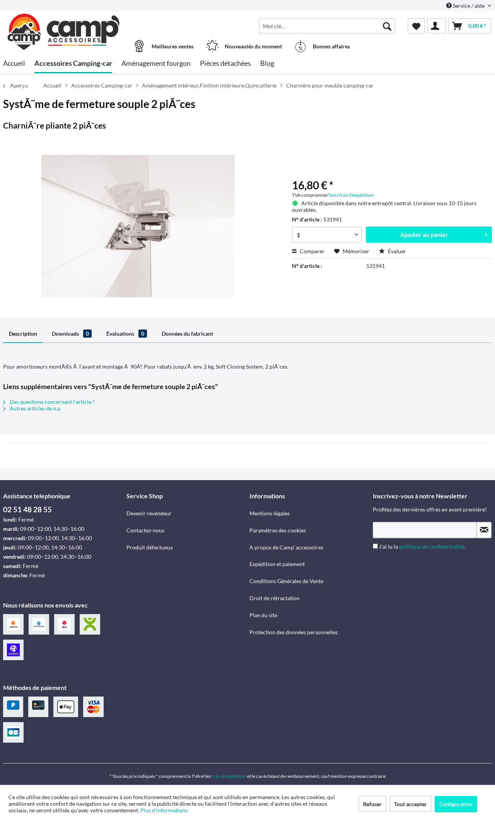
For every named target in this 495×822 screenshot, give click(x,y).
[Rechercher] (387, 26)
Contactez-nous (145, 530)
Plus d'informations (164, 810)
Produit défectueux (149, 547)
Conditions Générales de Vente (286, 581)
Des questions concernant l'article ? (52, 401)
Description (23, 333)
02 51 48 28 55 (27, 509)
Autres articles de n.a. (35, 408)
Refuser (372, 804)
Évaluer (396, 251)
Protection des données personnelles (293, 632)
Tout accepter (410, 804)
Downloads (70, 333)
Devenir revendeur (149, 513)
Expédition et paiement (277, 564)
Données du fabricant (187, 333)
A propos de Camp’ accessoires (286, 547)
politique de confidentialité (431, 546)
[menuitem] (327, 26)
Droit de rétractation (274, 598)
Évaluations (125, 333)
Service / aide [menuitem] (469, 5)
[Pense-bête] (416, 26)
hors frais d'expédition (351, 195)
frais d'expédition (229, 776)
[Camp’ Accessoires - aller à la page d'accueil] (64, 22)
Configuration (456, 804)
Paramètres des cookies (277, 530)
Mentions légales (269, 513)
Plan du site (263, 615)
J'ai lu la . (422, 546)
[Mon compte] (436, 26)
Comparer (311, 251)
